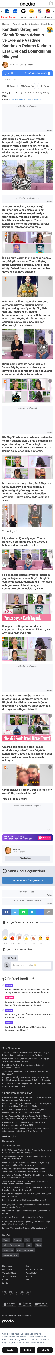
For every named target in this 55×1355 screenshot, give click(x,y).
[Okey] (15, 11)
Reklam (5, 1280)
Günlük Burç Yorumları (13, 1245)
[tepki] (5, 938)
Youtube (37, 1240)
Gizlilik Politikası (9, 1273)
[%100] (23, 11)
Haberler (6, 24)
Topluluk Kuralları (9, 1276)
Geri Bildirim (7, 1269)
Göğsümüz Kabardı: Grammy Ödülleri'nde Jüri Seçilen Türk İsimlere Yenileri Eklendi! (27, 1003)
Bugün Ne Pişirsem (25, 1250)
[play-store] (26, 1304)
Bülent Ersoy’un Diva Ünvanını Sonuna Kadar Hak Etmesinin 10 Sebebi (29, 1016)
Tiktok (38, 1245)
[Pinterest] (28, 1292)
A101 (29, 1245)
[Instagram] (4, 1292)
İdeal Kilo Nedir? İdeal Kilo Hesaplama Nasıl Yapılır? (24, 1200)
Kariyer (29, 1266)
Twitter (6, 1240)
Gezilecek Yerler (10, 1255)
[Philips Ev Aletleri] (7, 11)
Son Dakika (8, 1250)
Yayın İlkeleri (31, 1273)
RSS (27, 1280)
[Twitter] (16, 1292)
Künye (29, 1276)
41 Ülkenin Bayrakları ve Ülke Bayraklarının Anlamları (24, 1217)
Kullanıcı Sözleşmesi (35, 1269)
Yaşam (15, 24)
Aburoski (21, 65)
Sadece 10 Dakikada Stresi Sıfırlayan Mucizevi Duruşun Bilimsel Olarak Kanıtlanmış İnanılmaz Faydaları (28, 991)
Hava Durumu (8, 1141)
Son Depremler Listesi (11, 1145)
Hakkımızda (7, 1266)
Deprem (17, 1240)
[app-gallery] (41, 1304)
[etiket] (50, 30)
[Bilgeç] (48, 11)
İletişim (5, 1283)
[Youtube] (22, 1292)
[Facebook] (10, 1292)
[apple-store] (10, 1304)
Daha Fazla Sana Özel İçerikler (26, 880)
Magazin (9, 998)
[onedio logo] (25, 1321)
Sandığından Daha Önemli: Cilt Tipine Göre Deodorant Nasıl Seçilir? (25, 1028)
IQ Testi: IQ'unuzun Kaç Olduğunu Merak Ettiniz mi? (24, 1228)
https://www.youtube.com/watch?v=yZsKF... (25, 99)
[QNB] (32, 11)
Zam (27, 1240)
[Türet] (40, 11)
